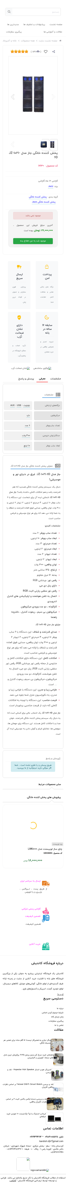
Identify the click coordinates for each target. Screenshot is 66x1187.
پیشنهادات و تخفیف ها (34, 24)
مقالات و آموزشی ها (53, 31)
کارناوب (13, 1180)
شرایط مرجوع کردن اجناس (52, 1012)
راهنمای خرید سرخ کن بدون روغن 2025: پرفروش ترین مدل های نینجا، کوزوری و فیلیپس (28, 1056)
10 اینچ (27, 445)
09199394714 (36, 1136)
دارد (28, 415)
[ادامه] (60, 995)
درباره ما (60, 1008)
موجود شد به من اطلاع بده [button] (33, 241)
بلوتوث (26, 405)
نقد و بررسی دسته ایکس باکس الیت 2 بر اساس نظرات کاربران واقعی (26, 1100)
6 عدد (27, 425)
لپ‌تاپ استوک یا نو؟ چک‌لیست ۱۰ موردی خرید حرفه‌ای (26, 1115)
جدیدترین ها (13, 24)
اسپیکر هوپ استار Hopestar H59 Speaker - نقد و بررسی (29, 1071)
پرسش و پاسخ (26, 378)
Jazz (50, 186)
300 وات (26, 435)
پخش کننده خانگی (38, 197)
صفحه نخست (56, 24)
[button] (12, 97)
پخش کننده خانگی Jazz (43, 202)
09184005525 (51, 1136)
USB (19, 405)
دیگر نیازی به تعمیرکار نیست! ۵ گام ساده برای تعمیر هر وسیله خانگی (27, 1041)
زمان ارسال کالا (57, 1016)
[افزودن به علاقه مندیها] (45, 52)
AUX (12, 405)
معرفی (42, 378)
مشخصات (55, 378)
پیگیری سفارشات (14, 31)
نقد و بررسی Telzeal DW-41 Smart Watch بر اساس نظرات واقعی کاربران (28, 1086)
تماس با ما (59, 1025)
